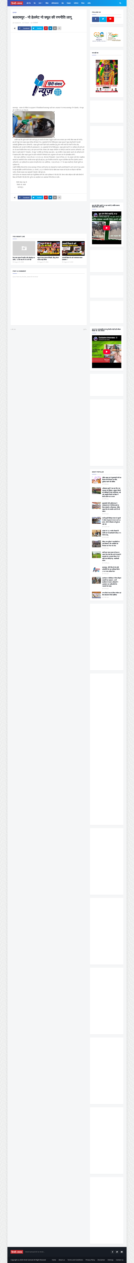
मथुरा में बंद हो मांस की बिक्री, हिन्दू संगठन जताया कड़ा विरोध (48, 259)
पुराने (84, 329)
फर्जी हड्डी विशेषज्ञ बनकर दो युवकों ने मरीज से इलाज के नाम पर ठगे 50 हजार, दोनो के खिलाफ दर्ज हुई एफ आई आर (111, 521)
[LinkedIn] (50, 28)
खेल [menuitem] (63, 3)
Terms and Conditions (75, 1260)
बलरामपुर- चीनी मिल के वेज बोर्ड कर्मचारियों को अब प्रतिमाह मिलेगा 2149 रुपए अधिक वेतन (111, 569)
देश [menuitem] (34, 3)
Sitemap (110, 1260)
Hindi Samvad (28, 1260)
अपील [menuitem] (89, 3)
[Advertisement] (49, 49)
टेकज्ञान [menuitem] (69, 3)
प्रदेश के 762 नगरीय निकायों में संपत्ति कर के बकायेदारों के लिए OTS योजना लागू (111, 533)
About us (62, 1260)
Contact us (119, 1260)
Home (54, 1260)
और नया (14, 329)
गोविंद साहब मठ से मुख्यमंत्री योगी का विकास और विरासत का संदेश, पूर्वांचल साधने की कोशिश (111, 480)
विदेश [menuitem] (47, 3)
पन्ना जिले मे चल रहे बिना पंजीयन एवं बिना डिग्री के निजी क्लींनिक (111, 594)
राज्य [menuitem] (40, 3)
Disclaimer (101, 1260)
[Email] (55, 28)
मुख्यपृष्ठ (15, 12)
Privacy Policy (90, 1260)
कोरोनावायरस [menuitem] (55, 3)
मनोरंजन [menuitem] (76, 3)
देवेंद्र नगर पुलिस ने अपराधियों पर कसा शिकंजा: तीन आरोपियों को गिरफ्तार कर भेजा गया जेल (111, 544)
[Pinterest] (46, 28)
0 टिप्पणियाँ (35, 23)
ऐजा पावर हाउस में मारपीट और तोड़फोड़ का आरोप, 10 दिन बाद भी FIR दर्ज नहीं (24, 259)
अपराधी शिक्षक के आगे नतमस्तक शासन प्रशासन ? (72, 259)
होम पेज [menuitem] (29, 3)
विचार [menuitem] (82, 3)
